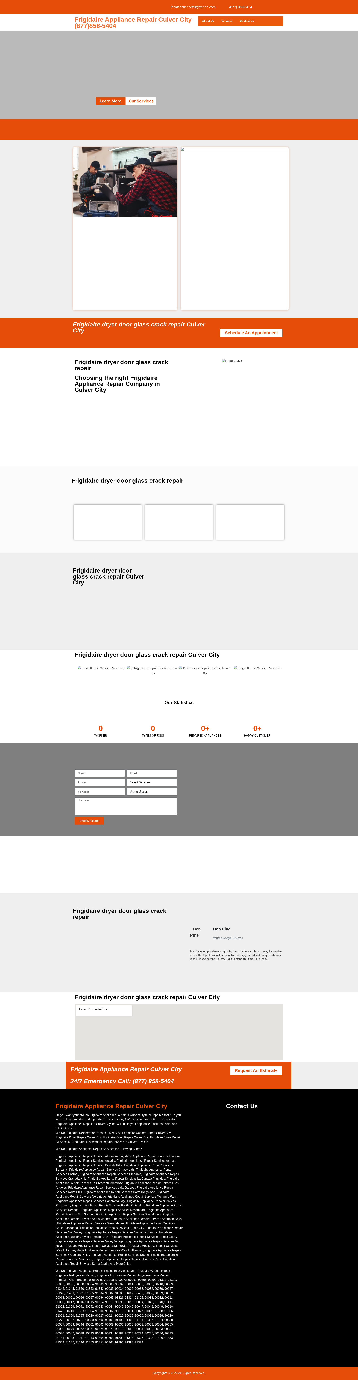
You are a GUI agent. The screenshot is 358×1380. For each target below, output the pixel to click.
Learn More (110, 101)
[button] (187, 945)
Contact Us (247, 20)
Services (227, 20)
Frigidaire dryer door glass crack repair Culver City (139, 327)
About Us (208, 20)
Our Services (141, 101)
